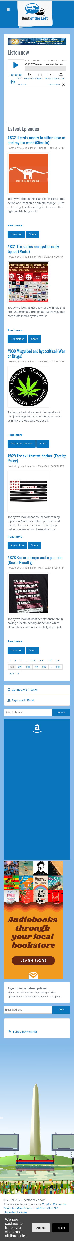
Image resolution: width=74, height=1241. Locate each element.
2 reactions (17, 545)
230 (28, 667)
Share (32, 234)
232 (44, 667)
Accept (40, 1227)
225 (41, 660)
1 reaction (16, 234)
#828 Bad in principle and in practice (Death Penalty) (35, 560)
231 (36, 667)
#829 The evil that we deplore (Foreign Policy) (37, 458)
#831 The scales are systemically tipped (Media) (33, 249)
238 (58, 667)
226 (50, 660)
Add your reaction (22, 443)
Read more (15, 225)
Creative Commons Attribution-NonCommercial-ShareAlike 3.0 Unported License (35, 1208)
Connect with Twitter (24, 689)
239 (12, 673)
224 (33, 660)
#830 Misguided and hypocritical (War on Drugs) (36, 354)
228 (12, 667)
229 (20, 667)
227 (58, 660)
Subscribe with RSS (25, 1031)
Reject (61, 1227)
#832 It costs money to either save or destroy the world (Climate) (36, 140)
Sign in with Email (22, 700)
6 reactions (17, 339)
